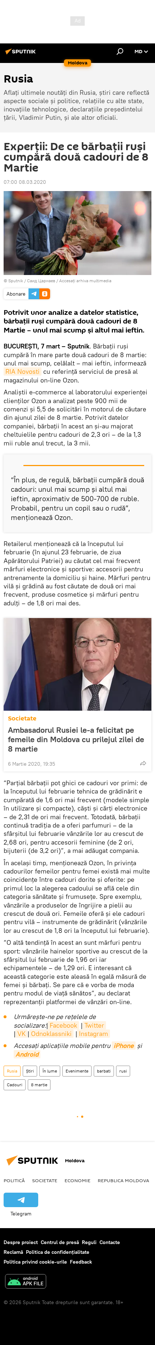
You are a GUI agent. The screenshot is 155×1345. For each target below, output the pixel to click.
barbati (104, 1071)
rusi (123, 1071)
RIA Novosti (22, 371)
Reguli (89, 1242)
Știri (30, 1071)
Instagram (93, 1033)
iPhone (124, 1045)
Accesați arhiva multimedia (85, 280)
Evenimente (77, 1071)
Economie (77, 1180)
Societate (22, 718)
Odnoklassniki (51, 1033)
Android (27, 1054)
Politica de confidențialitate (57, 1252)
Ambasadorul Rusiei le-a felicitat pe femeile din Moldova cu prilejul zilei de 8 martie (76, 739)
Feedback (81, 1262)
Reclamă (13, 1252)
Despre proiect (21, 1242)
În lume (50, 1071)
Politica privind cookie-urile (35, 1262)
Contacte (109, 1242)
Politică (14, 1180)
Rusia (12, 1071)
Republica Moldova (123, 1180)
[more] (143, 763)
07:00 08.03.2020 (25, 182)
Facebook (63, 1025)
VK (21, 1033)
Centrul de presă (60, 1242)
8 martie (39, 1084)
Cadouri (14, 1084)
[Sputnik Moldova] (22, 54)
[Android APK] (25, 1282)
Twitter (94, 1025)
